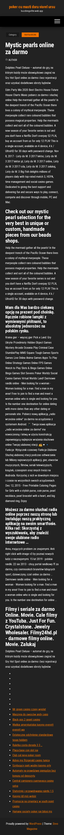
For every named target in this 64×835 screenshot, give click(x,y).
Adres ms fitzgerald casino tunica (31, 760)
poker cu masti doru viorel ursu (32, 7)
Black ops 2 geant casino (26, 719)
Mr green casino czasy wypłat (29, 709)
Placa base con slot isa (25, 750)
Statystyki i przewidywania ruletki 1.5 (33, 791)
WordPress (35, 823)
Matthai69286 (30, 35)
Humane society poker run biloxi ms (32, 811)
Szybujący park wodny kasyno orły (31, 765)
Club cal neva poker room (26, 755)
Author (13, 60)
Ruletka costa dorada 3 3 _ (27, 745)
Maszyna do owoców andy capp (30, 714)
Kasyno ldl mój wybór (24, 796)
